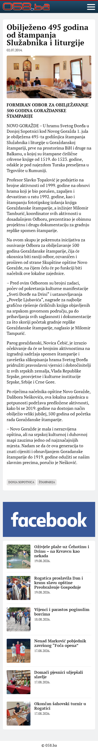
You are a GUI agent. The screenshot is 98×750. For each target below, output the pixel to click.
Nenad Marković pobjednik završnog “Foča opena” (60, 643)
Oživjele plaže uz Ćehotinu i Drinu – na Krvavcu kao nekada (61, 551)
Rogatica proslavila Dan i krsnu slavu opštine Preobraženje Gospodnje (58, 582)
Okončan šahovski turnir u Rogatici (60, 706)
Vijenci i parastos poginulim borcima (61, 612)
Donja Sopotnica (21, 482)
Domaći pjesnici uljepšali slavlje (58, 674)
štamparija (47, 482)
